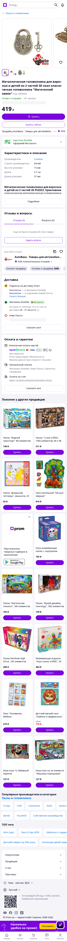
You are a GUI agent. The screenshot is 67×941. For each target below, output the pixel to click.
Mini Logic (8, 832)
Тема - (16, 882)
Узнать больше (17, 296)
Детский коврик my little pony (19, 842)
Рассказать (48, 926)
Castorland (34, 805)
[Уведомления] (62, 5)
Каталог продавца (16, 268)
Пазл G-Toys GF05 (30, 832)
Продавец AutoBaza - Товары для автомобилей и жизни (27, 131)
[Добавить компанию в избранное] (61, 251)
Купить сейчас (33, 124)
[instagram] (16, 913)
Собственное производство (48, 815)
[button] (33, 117)
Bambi (6, 815)
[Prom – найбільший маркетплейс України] (5, 5)
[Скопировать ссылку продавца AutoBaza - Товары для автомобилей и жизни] (54, 251)
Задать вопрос (33, 240)
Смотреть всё (33, 327)
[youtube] (5, 913)
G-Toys (6, 805)
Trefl (19, 805)
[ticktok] (22, 913)
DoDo (49, 805)
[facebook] (10, 913)
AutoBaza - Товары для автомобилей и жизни (39, 257)
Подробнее (33, 201)
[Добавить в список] (61, 62)
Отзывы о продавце (45, 268)
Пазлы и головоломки (16, 798)
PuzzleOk (21, 815)
